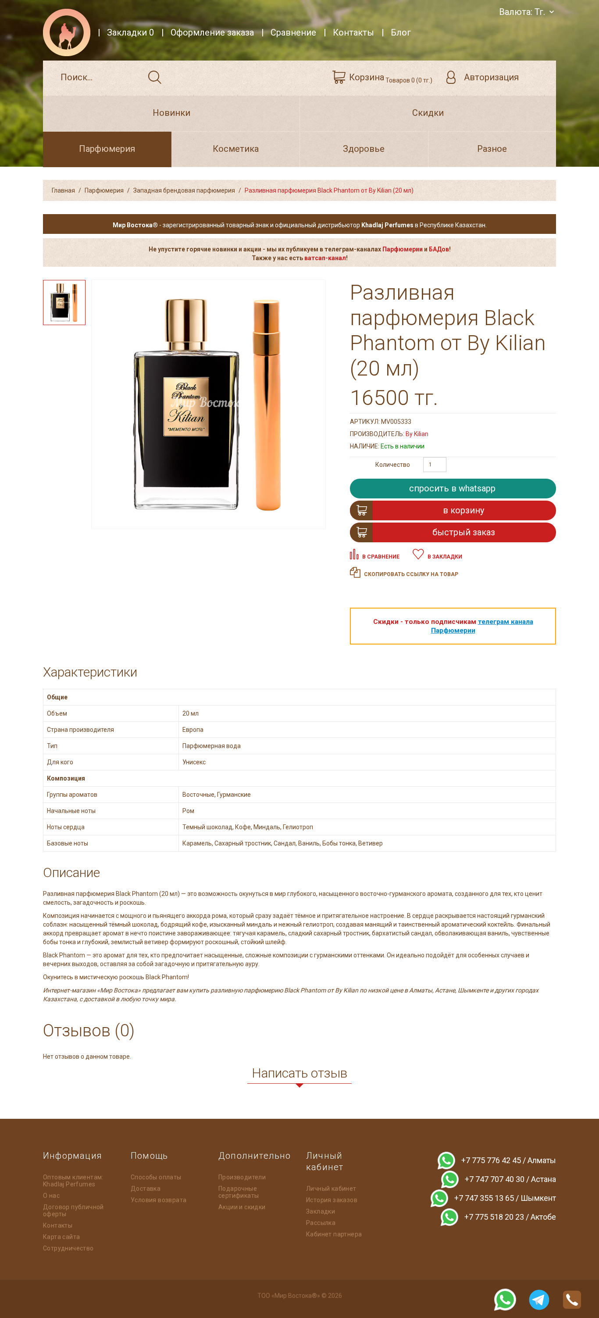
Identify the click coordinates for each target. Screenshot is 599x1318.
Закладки (320, 1211)
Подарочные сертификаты (238, 1192)
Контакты (57, 1225)
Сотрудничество (68, 1248)
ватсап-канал (325, 257)
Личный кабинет (331, 1188)
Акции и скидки (242, 1207)
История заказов (331, 1199)
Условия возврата (158, 1199)
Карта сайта (61, 1236)
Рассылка (320, 1222)
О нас (51, 1195)
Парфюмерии (402, 249)
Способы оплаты (156, 1177)
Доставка (145, 1188)
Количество (392, 464)
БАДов (439, 249)
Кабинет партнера (334, 1234)
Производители (242, 1177)
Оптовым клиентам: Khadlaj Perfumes (73, 1181)
